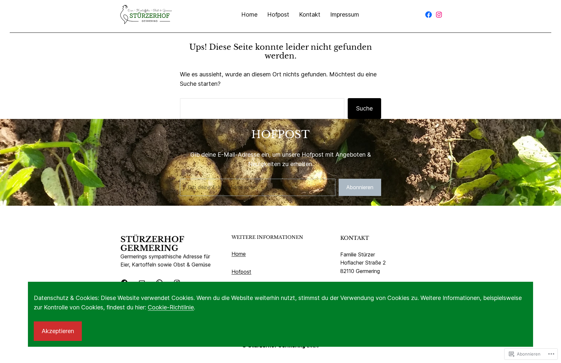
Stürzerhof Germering (152, 244)
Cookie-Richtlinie (171, 307)
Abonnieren (359, 187)
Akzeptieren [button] (58, 331)
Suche (364, 108)
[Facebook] (428, 15)
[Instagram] (439, 15)
